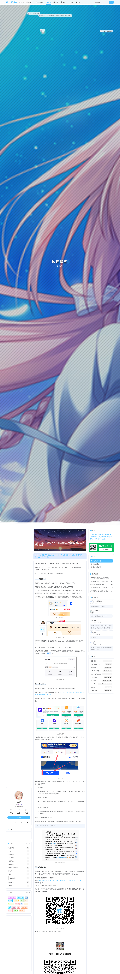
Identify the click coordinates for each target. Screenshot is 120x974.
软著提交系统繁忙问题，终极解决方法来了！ (99, 591)
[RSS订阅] (27, 822)
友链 (71, 2)
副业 (83, 530)
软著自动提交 (12, 897)
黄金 (26, 900)
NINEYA (30, 2)
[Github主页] (10, 822)
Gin (22, 903)
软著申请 (41, 2)
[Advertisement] (18, 944)
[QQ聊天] (16, 822)
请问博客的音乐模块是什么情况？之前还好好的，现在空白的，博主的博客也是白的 (101, 627)
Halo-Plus (24, 907)
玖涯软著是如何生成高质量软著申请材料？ (99, 581)
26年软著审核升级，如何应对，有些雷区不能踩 (99, 584)
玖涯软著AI (21, 897)
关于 (78, 2)
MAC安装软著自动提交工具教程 (99, 578)
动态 (56, 2)
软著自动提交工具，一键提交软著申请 (99, 588)
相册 (64, 2)
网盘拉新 (16, 900)
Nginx (13, 907)
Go (9, 907)
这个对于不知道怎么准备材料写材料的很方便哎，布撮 (101, 648)
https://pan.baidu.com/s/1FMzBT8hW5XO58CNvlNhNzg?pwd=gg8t (60, 880)
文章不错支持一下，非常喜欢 (99, 606)
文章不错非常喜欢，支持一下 (99, 616)
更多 (27, 843)
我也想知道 (94, 637)
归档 (49, 2)
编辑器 (17, 903)
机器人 (10, 900)
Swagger (11, 903)
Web (26, 903)
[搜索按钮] (111, 2)
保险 (18, 907)
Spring (16, 910)
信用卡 (10, 910)
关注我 (19, 817)
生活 (79, 530)
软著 (26, 897)
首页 (22, 2)
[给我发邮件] (21, 822)
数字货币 (22, 910)
